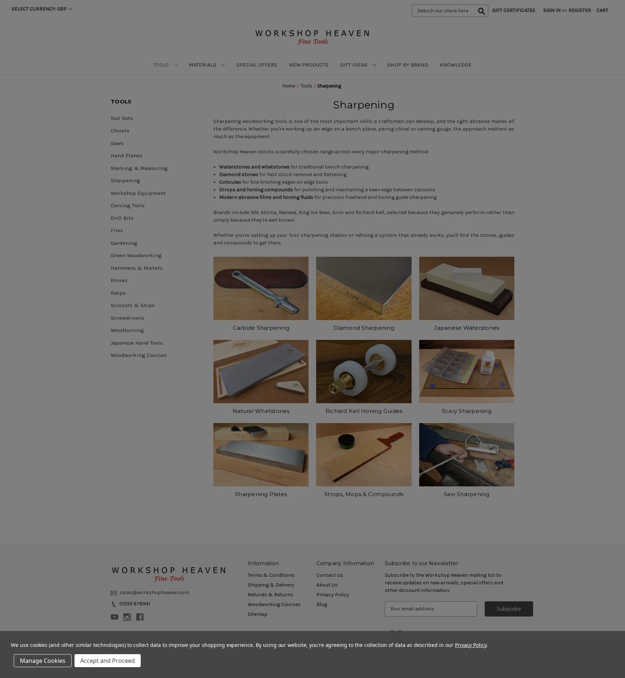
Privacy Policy (470, 644)
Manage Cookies (42, 661)
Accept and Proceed (107, 661)
